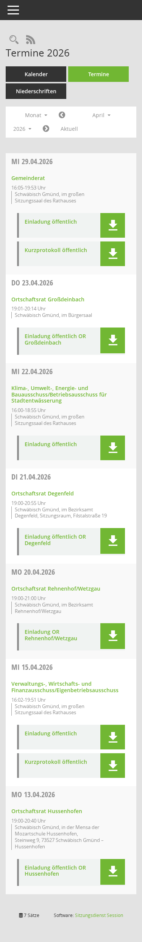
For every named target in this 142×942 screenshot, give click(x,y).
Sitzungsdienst (99, 915)
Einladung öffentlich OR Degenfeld (55, 540)
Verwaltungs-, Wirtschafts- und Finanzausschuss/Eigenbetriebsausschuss (65, 687)
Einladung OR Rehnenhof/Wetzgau (51, 635)
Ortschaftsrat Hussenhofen (46, 811)
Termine (98, 74)
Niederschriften (36, 91)
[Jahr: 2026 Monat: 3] (62, 115)
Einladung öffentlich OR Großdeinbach (55, 339)
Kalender (36, 74)
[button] (112, 225)
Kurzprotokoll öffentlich (56, 250)
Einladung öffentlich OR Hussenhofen (55, 871)
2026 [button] (20, 128)
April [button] (99, 115)
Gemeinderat (28, 178)
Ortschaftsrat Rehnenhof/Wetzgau (55, 588)
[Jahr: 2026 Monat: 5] (46, 129)
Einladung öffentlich (51, 222)
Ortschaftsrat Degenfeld (42, 493)
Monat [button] (34, 115)
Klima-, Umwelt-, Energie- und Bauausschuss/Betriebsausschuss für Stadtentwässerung (59, 394)
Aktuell (69, 128)
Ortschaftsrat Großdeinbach (47, 299)
